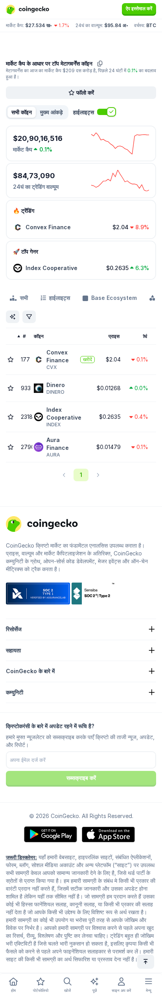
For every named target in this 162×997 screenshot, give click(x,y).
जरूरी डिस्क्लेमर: (21, 857)
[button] (51, 112)
